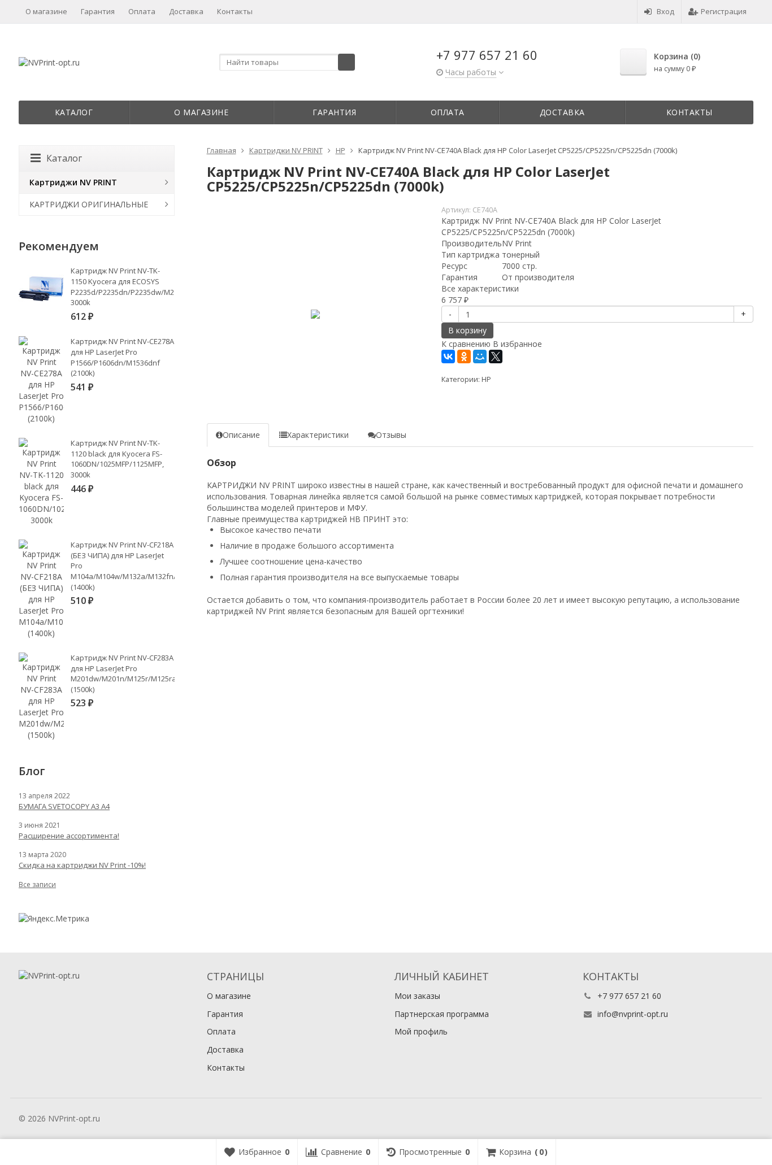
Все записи (37, 884)
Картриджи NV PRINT (73, 182)
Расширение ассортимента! (69, 836)
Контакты (235, 11)
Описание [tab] (241, 434)
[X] (495, 356)
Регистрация (724, 11)
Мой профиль (421, 1031)
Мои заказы (417, 995)
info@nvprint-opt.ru (632, 1013)
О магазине (46, 11)
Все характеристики (480, 288)
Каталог (74, 112)
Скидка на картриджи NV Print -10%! (82, 865)
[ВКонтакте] (448, 356)
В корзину (467, 330)
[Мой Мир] (480, 356)
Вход (665, 11)
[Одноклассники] (464, 356)
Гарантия (98, 11)
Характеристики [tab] (318, 434)
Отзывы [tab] (391, 434)
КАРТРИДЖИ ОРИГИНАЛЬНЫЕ (88, 204)
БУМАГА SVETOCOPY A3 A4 (64, 806)
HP (486, 379)
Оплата (141, 11)
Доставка (186, 11)
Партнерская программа (441, 1013)
